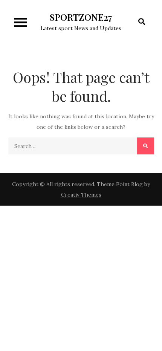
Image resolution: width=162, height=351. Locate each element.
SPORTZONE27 (81, 17)
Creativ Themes (81, 194)
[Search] (145, 145)
